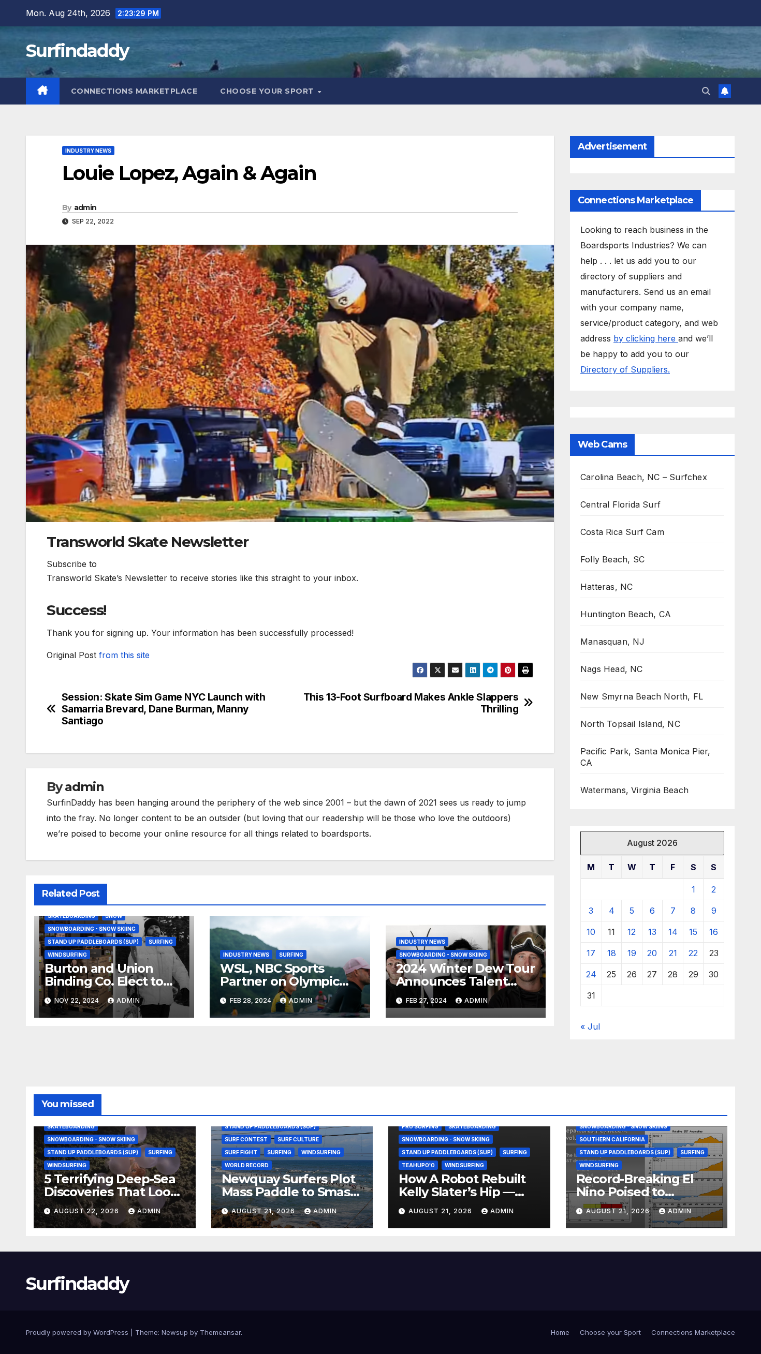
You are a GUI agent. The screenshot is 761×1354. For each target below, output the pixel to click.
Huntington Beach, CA (625, 614)
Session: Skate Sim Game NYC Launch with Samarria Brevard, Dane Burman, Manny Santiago (164, 709)
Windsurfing (67, 954)
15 (693, 932)
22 (693, 953)
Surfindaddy (77, 51)
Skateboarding (71, 916)
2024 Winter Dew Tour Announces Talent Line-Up (465, 981)
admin (85, 207)
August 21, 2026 (264, 1211)
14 (673, 932)
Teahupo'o (418, 1165)
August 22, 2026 (87, 1211)
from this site (124, 655)
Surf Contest (246, 1139)
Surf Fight (241, 1152)
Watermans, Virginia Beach (634, 790)
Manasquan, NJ (612, 641)
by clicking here (645, 338)
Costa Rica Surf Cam (622, 532)
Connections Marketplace (134, 91)
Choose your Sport (268, 91)
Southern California (612, 1139)
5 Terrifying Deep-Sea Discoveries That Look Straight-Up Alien (111, 1191)
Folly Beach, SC (612, 559)
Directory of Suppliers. (625, 369)
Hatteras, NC (606, 587)
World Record (247, 1165)
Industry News (88, 150)
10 (591, 932)
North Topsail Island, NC (630, 724)
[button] (706, 91)
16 (713, 932)
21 (673, 953)
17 (591, 953)
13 (652, 932)
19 (631, 953)
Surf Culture (298, 1139)
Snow (113, 916)
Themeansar (220, 1332)
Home (560, 1332)
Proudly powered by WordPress (78, 1332)
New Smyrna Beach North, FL (641, 696)
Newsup (175, 1332)
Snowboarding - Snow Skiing (92, 929)
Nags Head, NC (611, 669)
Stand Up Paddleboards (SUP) (93, 942)
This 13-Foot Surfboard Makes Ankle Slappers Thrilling (411, 703)
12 (631, 932)
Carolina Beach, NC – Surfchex (643, 477)
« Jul (590, 1026)
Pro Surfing (420, 1126)
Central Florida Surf (620, 504)
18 (611, 953)
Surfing (161, 942)
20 (652, 953)
